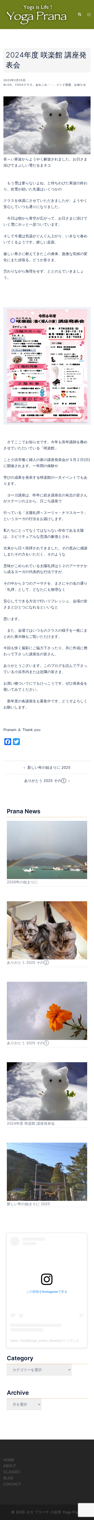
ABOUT (9, 1465)
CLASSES (11, 1472)
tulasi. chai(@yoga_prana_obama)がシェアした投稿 (48, 1340)
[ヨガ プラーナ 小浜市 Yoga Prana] (37, 14)
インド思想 (63, 84)
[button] (79, 14)
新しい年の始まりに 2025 (48, 767)
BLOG (8, 1478)
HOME (8, 1459)
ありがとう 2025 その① (45, 780)
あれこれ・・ (44, 84)
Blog (7, 84)
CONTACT (12, 1484)
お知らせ (80, 84)
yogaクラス (24, 84)
